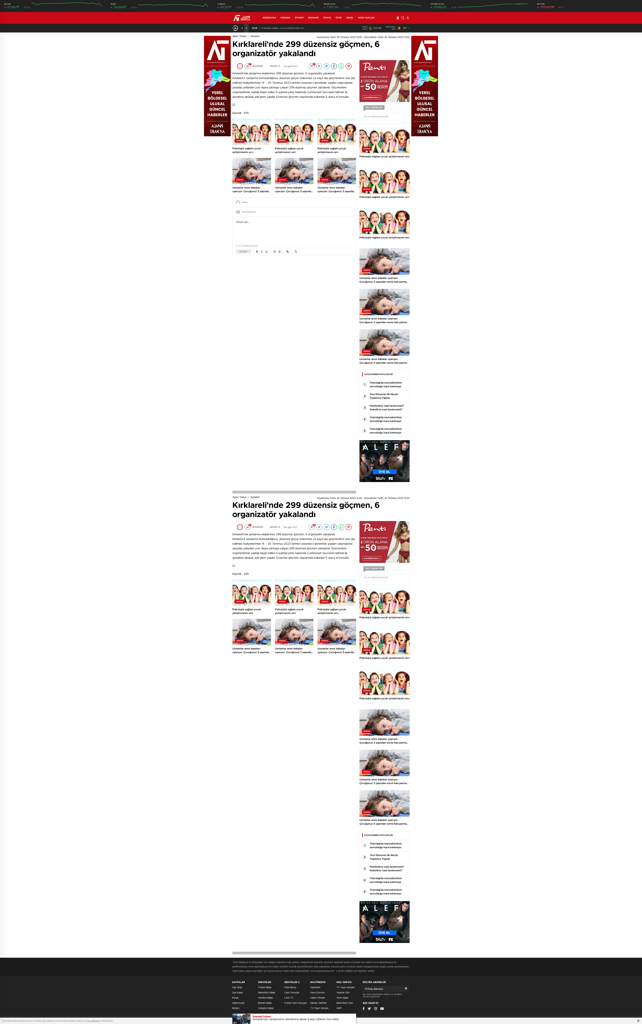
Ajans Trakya (239, 36)
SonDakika (269, 18)
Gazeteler (315, 987)
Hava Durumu (317, 993)
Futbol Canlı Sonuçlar (295, 1003)
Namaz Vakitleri (318, 1003)
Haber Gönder (317, 998)
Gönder (243, 251)
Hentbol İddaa (265, 998)
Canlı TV (288, 998)
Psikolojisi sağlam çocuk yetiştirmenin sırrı (282, 28)
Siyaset (299, 18)
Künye (235, 998)
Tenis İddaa (342, 998)
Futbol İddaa (264, 987)
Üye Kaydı (237, 993)
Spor (339, 18)
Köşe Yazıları (366, 18)
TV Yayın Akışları (319, 1008)
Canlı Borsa (290, 987)
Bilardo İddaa (265, 1003)
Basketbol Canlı (344, 1003)
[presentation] (242, 28)
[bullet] (279, 252)
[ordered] (274, 252)
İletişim (235, 1008)
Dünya (327, 18)
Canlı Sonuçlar (291, 993)
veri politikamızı (93, 1021)
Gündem (285, 18)
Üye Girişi (237, 987)
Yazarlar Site (343, 993)
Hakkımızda (238, 1003)
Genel (350, 18)
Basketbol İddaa (266, 993)
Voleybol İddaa (265, 1008)
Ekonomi (313, 18)
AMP (339, 1008)
